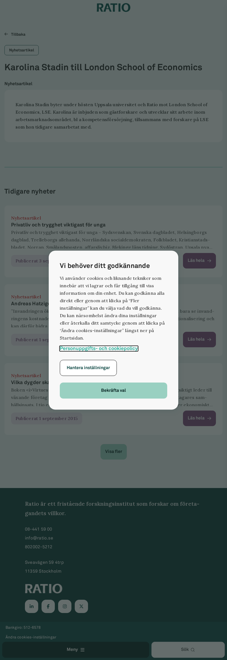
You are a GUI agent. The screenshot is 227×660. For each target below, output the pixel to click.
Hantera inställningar (88, 368)
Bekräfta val (113, 390)
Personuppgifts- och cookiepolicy (99, 348)
